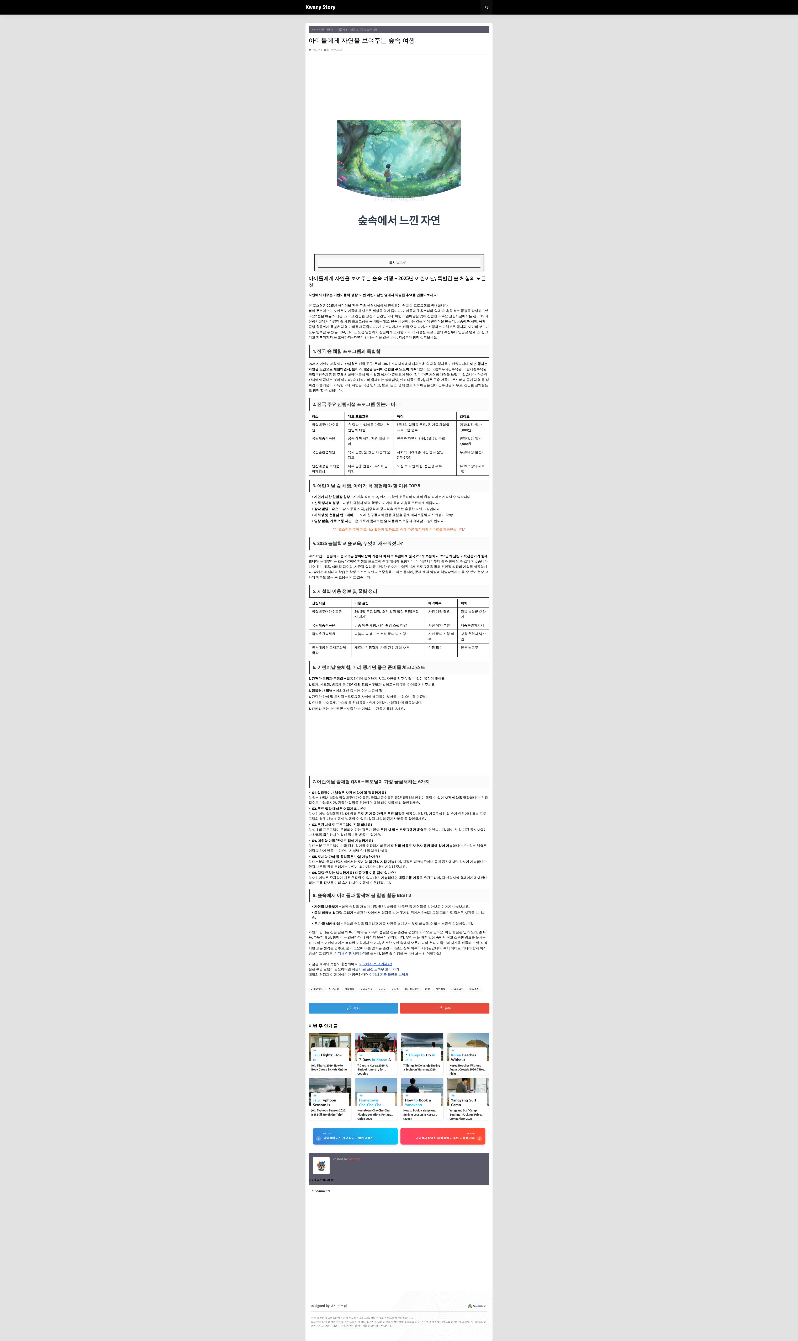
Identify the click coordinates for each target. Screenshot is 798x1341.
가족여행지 (326, 29)
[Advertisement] (399, 88)
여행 (427, 989)
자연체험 (441, 989)
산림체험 (350, 989)
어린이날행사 (411, 989)
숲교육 (382, 989)
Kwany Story (320, 7)
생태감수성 (366, 989)
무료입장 (334, 989)
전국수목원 (457, 989)
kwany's (354, 1159)
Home (315, 29)
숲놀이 (395, 989)
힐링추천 (474, 989)
